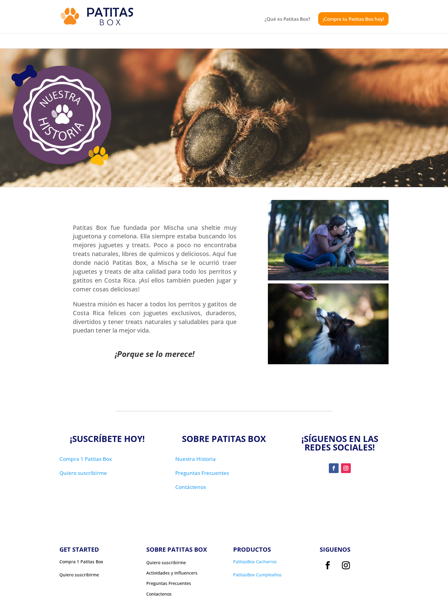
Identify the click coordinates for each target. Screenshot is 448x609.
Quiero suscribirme (83, 472)
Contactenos (159, 594)
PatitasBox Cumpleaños (257, 575)
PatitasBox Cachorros (255, 561)
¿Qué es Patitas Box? (287, 19)
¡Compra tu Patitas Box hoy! (353, 19)
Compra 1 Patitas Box (85, 458)
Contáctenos (190, 486)
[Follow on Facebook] (334, 468)
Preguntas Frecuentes (202, 472)
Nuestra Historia (195, 458)
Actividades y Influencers (171, 573)
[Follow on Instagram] (346, 468)
